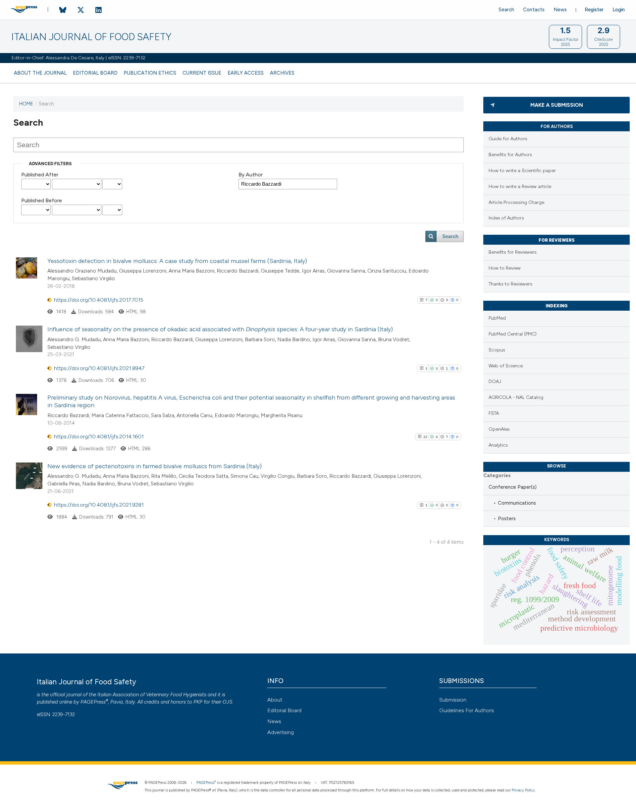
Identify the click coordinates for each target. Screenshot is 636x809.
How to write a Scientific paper (522, 170)
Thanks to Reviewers (510, 284)
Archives (282, 73)
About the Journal (40, 73)
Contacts (534, 10)
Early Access (246, 73)
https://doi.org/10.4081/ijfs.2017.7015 (98, 300)
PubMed (497, 318)
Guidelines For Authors (466, 710)
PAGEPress (93, 702)
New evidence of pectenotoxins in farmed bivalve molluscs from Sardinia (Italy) (154, 466)
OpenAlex (499, 429)
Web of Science (506, 366)
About (274, 700)
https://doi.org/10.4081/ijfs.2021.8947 (99, 368)
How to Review (505, 268)
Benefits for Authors (510, 154)
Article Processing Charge (516, 202)
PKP (197, 702)
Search (506, 10)
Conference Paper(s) (513, 487)
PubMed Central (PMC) (513, 334)
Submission (452, 700)
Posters (507, 519)
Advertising (280, 732)
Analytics (498, 445)
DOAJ (495, 381)
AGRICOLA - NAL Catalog (516, 397)
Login (618, 10)
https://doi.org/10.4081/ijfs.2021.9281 (99, 505)
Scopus (497, 350)
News (560, 10)
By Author (250, 174)
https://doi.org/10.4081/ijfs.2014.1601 (99, 436)
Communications (517, 503)
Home (26, 104)
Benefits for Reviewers (513, 252)
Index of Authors (506, 218)
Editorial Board (95, 73)
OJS (227, 702)
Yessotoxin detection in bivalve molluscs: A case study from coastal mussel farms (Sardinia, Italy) (177, 261)
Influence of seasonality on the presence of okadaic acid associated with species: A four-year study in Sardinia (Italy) (220, 329)
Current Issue (202, 73)
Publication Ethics (150, 73)
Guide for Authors (508, 139)
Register (594, 10)
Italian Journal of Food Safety (91, 37)
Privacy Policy (523, 790)
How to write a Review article (520, 186)
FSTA (494, 413)
